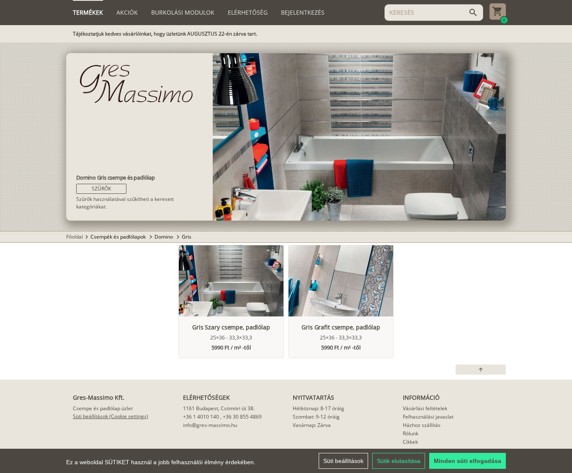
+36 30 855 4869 (242, 416)
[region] (286, 461)
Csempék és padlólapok (118, 236)
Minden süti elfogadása (467, 461)
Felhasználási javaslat (428, 416)
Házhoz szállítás (422, 425)
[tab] (88, 12)
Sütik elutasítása (398, 461)
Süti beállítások (343, 461)
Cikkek (410, 441)
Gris (186, 236)
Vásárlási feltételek (425, 408)
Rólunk (410, 433)
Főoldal (74, 236)
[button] (101, 189)
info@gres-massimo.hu (210, 425)
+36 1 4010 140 (201, 416)
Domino (164, 236)
